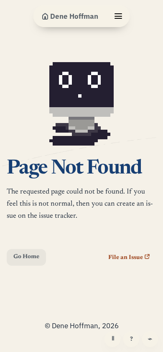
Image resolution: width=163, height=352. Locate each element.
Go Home (26, 257)
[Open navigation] (118, 16)
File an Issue (125, 258)
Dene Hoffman (74, 16)
